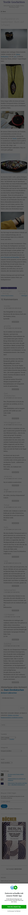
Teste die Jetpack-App (14, 906)
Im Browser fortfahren (14, 911)
